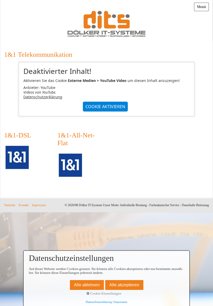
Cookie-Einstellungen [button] (105, 293)
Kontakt (24, 205)
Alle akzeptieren (124, 285)
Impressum (39, 205)
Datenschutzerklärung (42, 96)
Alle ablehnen (87, 285)
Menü (201, 7)
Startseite (9, 205)
